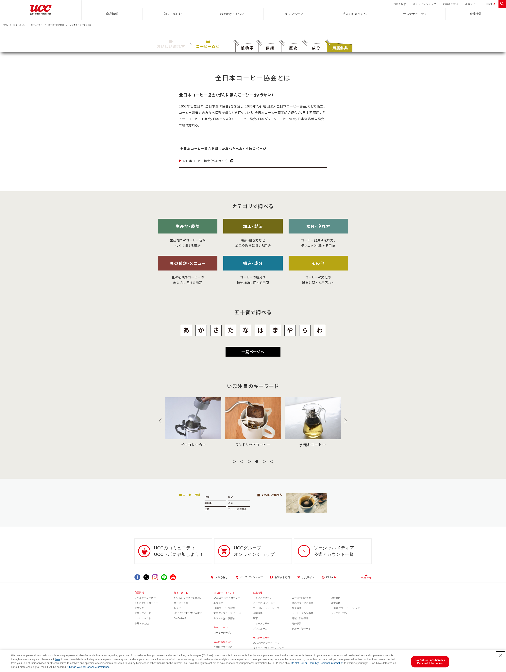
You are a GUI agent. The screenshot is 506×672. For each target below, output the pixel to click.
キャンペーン (294, 13)
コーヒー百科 (37, 25)
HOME (5, 25)
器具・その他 (141, 623)
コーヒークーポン (222, 632)
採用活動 (335, 597)
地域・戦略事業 (300, 618)
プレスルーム (260, 628)
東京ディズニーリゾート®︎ (227, 613)
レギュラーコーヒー (145, 597)
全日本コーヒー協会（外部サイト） (205, 161)
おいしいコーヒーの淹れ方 (188, 597)
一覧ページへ (253, 351)
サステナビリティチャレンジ (268, 648)
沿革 (255, 618)
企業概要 (257, 613)
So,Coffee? (180, 618)
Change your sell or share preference (88, 666)
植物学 (208, 503)
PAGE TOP (366, 578)
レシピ (177, 608)
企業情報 (476, 13)
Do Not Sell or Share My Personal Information (317, 663)
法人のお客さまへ (354, 13)
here (57, 659)
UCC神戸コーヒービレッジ (345, 608)
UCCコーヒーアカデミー (226, 597)
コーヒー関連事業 (301, 597)
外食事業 (296, 608)
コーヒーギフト (142, 618)
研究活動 (335, 603)
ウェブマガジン (339, 613)
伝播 (207, 509)
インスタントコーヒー (146, 603)
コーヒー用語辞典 (56, 25)
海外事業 (296, 623)
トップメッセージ (262, 597)
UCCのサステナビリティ (266, 643)
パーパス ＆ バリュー (264, 603)
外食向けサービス (222, 646)
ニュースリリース (262, 623)
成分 (230, 503)
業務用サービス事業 (302, 603)
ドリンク (139, 608)
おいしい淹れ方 (171, 46)
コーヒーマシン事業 (302, 613)
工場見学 (218, 603)
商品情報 (112, 13)
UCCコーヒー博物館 (224, 608)
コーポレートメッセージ (266, 608)
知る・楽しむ (173, 13)
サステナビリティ (415, 13)
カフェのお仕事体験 (224, 618)
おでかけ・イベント (233, 13)
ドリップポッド (142, 613)
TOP (207, 496)
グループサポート (301, 628)
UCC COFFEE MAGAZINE (188, 613)
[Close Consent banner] (500, 655)
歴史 (230, 496)
